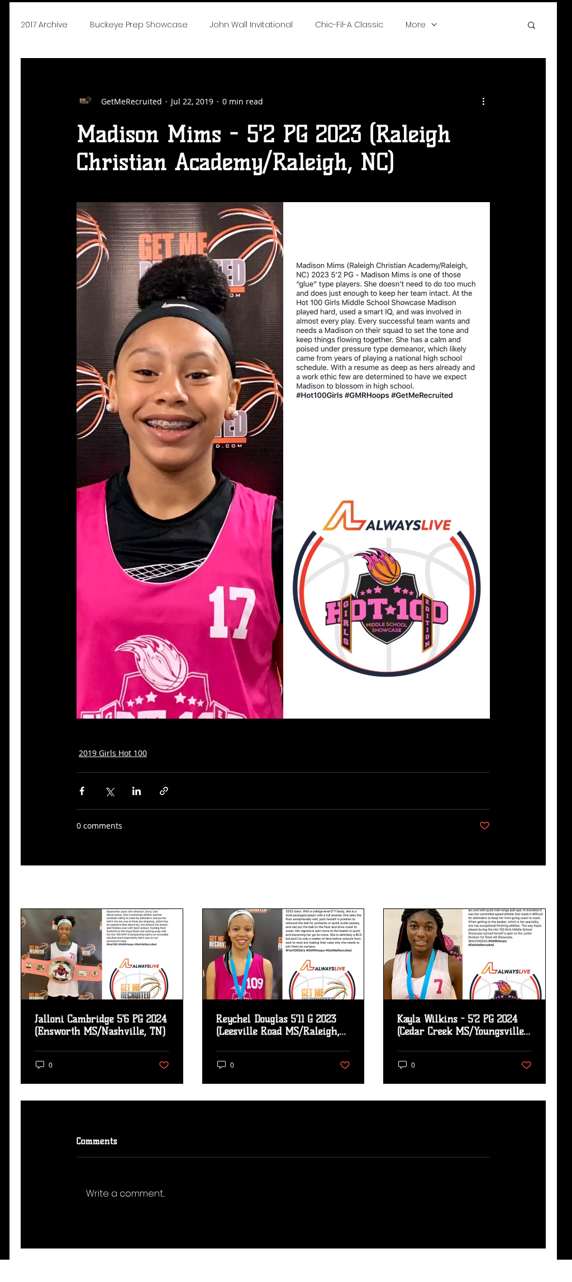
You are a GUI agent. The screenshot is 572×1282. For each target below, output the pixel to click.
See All (533, 888)
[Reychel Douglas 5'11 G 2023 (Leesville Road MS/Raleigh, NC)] (283, 954)
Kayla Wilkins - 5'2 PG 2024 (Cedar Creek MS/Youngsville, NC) (461, 1025)
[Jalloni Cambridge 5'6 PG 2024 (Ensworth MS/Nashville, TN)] (102, 954)
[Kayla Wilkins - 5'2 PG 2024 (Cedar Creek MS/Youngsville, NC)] (464, 954)
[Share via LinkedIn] (136, 791)
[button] (531, 24)
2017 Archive (44, 25)
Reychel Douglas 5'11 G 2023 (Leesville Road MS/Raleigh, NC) (278, 1025)
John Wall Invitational (251, 25)
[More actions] (483, 101)
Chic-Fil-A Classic (349, 25)
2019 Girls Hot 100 (113, 753)
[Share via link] (164, 791)
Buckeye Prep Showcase (139, 25)
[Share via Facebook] (82, 791)
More (416, 25)
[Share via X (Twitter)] (109, 791)
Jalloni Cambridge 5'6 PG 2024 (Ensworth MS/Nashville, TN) (101, 1025)
